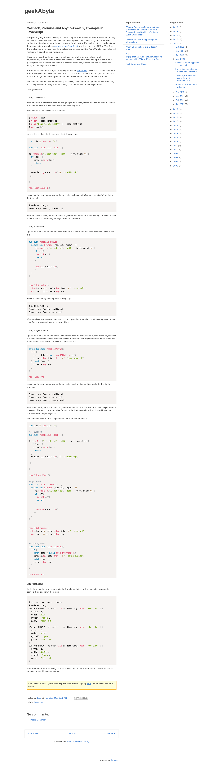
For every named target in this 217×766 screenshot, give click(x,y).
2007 (175, 161)
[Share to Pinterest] (86, 698)
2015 (175, 129)
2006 (175, 166)
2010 (175, 149)
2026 (175, 27)
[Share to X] (80, 698)
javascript (38, 702)
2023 (175, 35)
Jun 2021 (180, 55)
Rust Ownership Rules (136, 64)
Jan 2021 (180, 104)
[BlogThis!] (77, 698)
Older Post (110, 733)
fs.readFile (82, 70)
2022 (175, 39)
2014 (175, 133)
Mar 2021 (180, 96)
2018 (175, 117)
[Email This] (75, 698)
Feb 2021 (180, 100)
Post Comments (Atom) (78, 741)
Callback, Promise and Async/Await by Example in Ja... (185, 78)
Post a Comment (38, 720)
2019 (175, 113)
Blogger (114, 760)
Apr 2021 (180, 92)
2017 (175, 121)
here (89, 683)
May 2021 (181, 59)
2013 (175, 137)
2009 (175, 153)
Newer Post (33, 733)
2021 (175, 43)
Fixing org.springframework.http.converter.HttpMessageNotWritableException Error (144, 56)
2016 (175, 125)
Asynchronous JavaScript (66, 46)
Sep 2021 (180, 51)
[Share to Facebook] (83, 698)
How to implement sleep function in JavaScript (186, 70)
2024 (175, 31)
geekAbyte (39, 11)
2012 (175, 141)
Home (72, 733)
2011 (175, 145)
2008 (175, 157)
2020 (175, 109)
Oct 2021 (180, 47)
